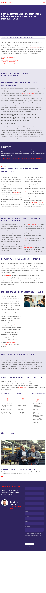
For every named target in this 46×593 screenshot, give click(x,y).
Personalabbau (16, 192)
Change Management (23, 387)
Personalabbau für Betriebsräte (33, 370)
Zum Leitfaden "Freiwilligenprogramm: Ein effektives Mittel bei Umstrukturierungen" (23, 158)
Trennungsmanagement (31, 224)
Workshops (13, 324)
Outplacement (4, 138)
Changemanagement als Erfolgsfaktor (10, 63)
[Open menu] (44, 2)
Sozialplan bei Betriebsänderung (8, 61)
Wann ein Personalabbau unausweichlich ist (11, 55)
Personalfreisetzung (34, 47)
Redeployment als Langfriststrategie (9, 58)
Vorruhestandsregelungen (37, 202)
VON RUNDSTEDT (5, 37)
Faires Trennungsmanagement (8, 57)
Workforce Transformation (28, 93)
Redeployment (8, 275)
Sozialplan (7, 359)
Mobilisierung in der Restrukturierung (10, 60)
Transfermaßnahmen (15, 243)
